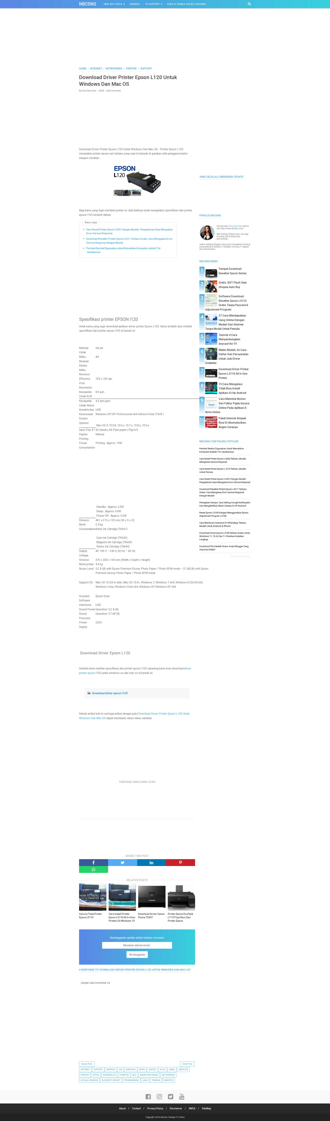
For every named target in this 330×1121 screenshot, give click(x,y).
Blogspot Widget (111, 1080)
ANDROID (110, 1069)
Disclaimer (176, 1108)
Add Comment (113, 90)
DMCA (192, 1108)
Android (135, 4)
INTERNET (85, 1069)
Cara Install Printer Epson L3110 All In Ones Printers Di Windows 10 (122, 917)
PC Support (153, 4)
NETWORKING (168, 1075)
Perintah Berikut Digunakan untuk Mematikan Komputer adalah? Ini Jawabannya (123, 250)
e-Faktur (124, 1075)
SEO (134, 1075)
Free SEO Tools (113, 4)
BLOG (162, 1069)
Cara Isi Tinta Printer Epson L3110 (90, 916)
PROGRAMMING (131, 1080)
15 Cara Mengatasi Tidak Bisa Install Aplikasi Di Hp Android (232, 388)
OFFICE (95, 1075)
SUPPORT (98, 1069)
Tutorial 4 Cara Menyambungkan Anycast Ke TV (229, 339)
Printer (85, 1075)
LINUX (145, 1080)
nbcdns (87, 4)
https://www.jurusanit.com (240, 556)
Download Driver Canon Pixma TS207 (151, 916)
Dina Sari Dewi (235, 226)
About (122, 1108)
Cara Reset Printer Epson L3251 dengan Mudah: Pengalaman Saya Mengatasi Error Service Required (129, 231)
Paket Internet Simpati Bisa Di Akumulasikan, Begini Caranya (232, 423)
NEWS (142, 1069)
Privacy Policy (155, 1108)
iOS (120, 1069)
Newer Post (86, 1064)
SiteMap (206, 1108)
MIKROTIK (168, 1080)
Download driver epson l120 (110, 693)
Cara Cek (183, 1069)
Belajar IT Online (177, 1117)
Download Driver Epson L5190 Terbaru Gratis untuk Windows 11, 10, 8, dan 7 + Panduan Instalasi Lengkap (224, 536)
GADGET (152, 1069)
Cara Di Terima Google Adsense (186, 4)
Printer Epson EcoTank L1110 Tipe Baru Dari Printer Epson (180, 917)
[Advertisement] (165, 41)
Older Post (187, 1064)
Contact (136, 1108)
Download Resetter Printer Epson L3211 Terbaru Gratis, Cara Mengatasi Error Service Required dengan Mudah (129, 240)
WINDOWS (131, 1069)
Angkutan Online (149, 1075)
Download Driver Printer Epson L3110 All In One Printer (234, 374)
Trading (156, 1080)
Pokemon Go (109, 1075)
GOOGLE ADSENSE (89, 1080)
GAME (172, 1069)
